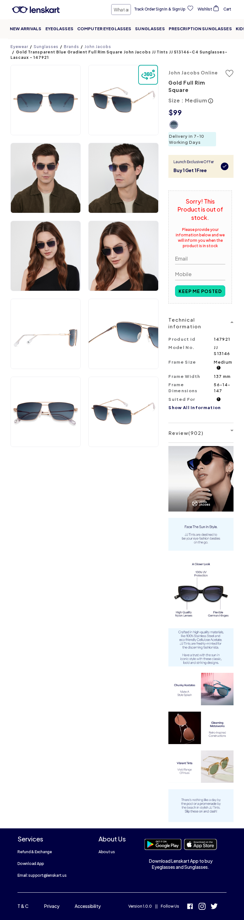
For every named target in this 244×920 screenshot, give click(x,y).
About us (106, 851)
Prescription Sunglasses (200, 28)
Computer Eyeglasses (104, 28)
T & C (23, 906)
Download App (30, 863)
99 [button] (177, 112)
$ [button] (170, 112)
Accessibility (88, 906)
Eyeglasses (59, 28)
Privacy (51, 906)
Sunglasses (150, 28)
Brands (71, 46)
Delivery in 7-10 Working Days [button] (186, 139)
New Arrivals (26, 28)
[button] (45, 100)
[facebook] (190, 907)
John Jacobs (98, 46)
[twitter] (214, 907)
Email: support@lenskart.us (42, 875)
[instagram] (202, 907)
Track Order (144, 9)
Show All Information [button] (194, 407)
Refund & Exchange (34, 851)
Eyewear (19, 46)
